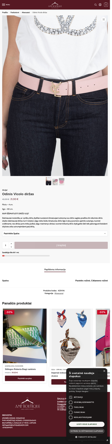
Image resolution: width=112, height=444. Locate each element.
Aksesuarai (26, 12)
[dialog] (86, 404)
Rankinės (19, 366)
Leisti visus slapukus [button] (87, 424)
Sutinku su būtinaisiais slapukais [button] (86, 431)
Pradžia (5, 12)
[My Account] (100, 5)
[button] (105, 5)
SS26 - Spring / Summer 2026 (62, 369)
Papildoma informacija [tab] (55, 269)
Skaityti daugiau (82, 391)
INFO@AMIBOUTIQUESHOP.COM (15, 425)
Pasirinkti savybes (25, 378)
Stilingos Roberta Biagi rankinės (20, 369)
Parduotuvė (15, 12)
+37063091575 (7, 427)
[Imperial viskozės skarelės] (71, 338)
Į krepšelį (61, 245)
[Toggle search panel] (95, 5)
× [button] (104, 371)
